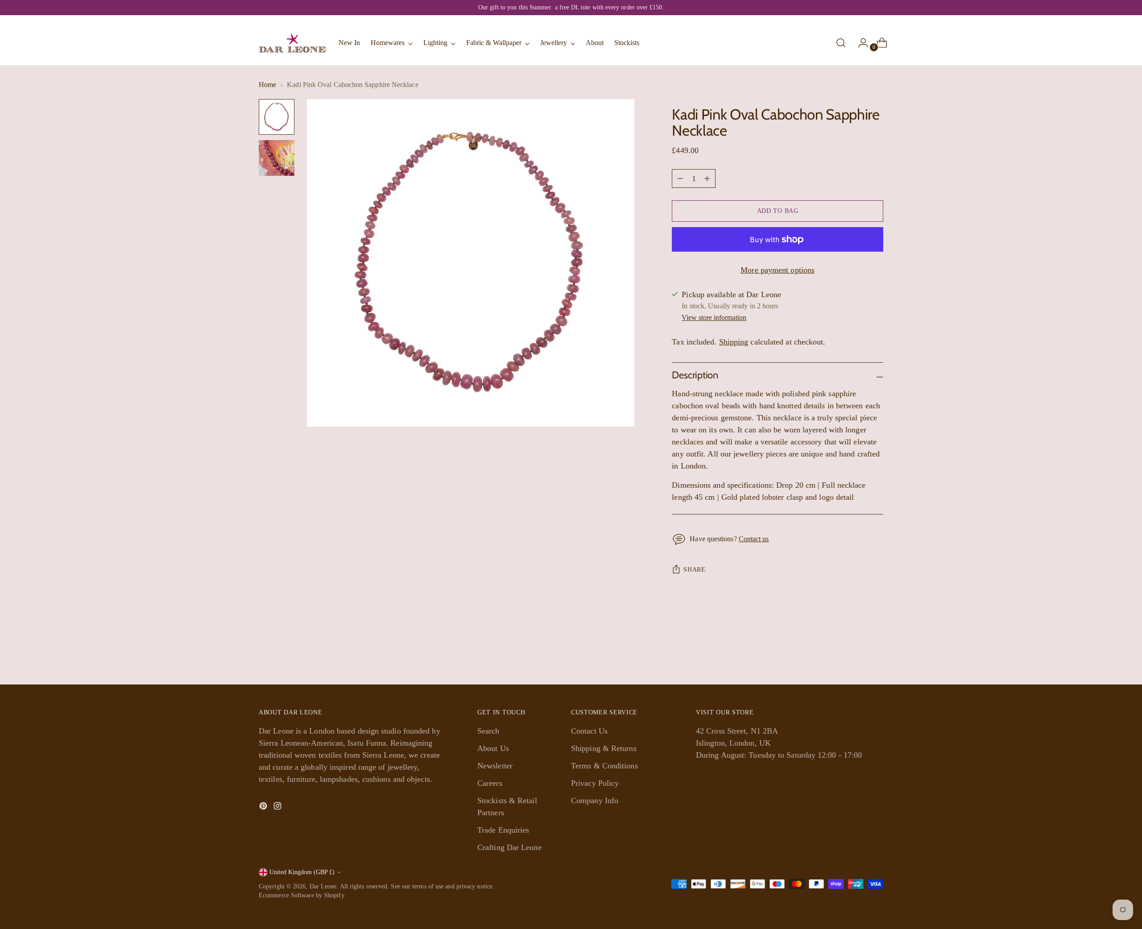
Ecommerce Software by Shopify (301, 895)
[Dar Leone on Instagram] (278, 807)
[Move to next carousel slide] (875, 653)
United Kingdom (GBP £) (302, 872)
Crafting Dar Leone (509, 847)
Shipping (734, 341)
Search (488, 730)
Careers (489, 783)
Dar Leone (323, 886)
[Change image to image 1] (276, 117)
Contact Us (589, 730)
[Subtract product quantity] (707, 178)
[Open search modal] (841, 43)
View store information (714, 317)
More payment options (778, 269)
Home (267, 84)
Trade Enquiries (503, 829)
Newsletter (495, 765)
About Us (493, 748)
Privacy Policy (595, 783)
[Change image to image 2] (276, 158)
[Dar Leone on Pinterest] (264, 807)
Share (694, 569)
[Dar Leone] (292, 43)
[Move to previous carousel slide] (855, 654)
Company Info (594, 800)
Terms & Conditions (604, 765)
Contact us (754, 539)
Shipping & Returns (604, 748)
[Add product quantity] (680, 178)
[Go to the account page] (860, 43)
